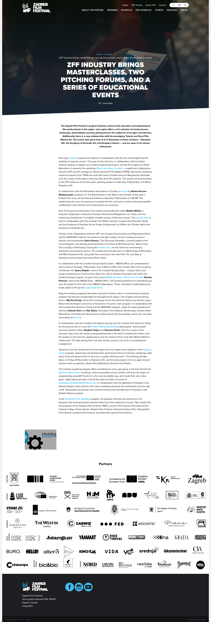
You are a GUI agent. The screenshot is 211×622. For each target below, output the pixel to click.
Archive (162, 5)
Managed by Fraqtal (197, 620)
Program (112, 10)
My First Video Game (70, 372)
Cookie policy (24, 620)
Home (100, 54)
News (125, 5)
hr (174, 5)
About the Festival (93, 10)
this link (77, 317)
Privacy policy (11, 620)
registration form (93, 287)
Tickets (159, 10)
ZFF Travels (136, 5)
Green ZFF (151, 5)
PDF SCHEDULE (143, 10)
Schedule (126, 10)
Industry (172, 10)
